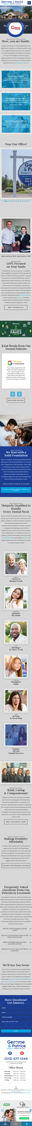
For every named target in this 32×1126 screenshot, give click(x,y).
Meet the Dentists (15, 307)
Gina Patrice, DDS (23, 256)
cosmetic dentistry (8, 538)
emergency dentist (22, 63)
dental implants (25, 295)
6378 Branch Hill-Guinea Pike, (16, 1062)
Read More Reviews (16, 400)
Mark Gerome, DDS (9, 256)
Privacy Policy (16, 1091)
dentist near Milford (16, 979)
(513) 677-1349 (16, 1058)
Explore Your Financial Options (16, 865)
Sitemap (27, 1090)
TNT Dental (27, 1092)
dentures (26, 538)
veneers (19, 297)
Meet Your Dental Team (16, 822)
